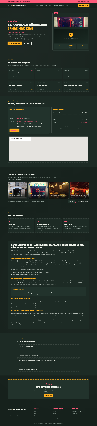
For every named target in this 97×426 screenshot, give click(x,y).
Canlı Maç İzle (83, 5)
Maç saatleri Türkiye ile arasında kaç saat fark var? (48, 351)
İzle (32, 77)
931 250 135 (86, 1)
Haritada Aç (14, 130)
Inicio (37, 5)
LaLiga (54, 413)
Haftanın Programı (14, 43)
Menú (46, 5)
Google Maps (75, 415)
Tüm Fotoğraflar (83, 201)
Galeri (66, 5)
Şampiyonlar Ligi (57, 415)
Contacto (55, 5)
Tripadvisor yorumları (77, 411)
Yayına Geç (48, 395)
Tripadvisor (71, 201)
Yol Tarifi (27, 43)
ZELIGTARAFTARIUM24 (17, 6)
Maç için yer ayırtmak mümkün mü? (48, 369)
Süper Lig (55, 411)
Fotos (41, 5)
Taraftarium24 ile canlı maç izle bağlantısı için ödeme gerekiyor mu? (48, 360)
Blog (50, 5)
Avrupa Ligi (55, 418)
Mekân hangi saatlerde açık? (48, 365)
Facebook (74, 413)
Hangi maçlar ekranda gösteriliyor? (48, 355)
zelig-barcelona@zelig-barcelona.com (27, 121)
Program (61, 5)
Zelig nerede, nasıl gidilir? (48, 346)
